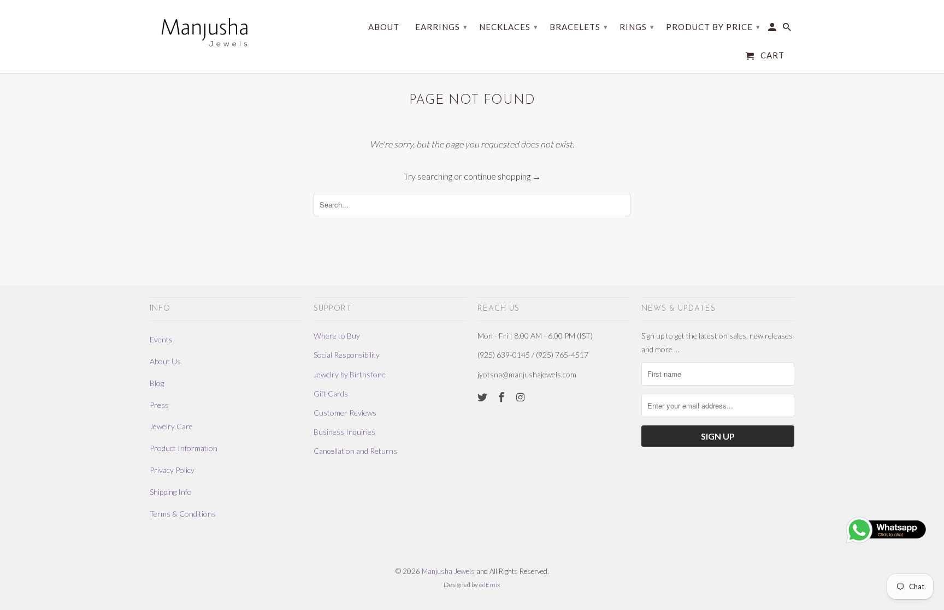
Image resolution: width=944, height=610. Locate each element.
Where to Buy (337, 335)
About (383, 27)
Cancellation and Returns (355, 450)
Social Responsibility (347, 354)
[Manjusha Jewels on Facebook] (503, 397)
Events (161, 339)
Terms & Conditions (183, 513)
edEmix (489, 585)
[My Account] (773, 29)
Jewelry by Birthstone (350, 374)
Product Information (183, 448)
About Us (165, 361)
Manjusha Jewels (448, 571)
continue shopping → (502, 176)
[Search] (788, 29)
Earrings (441, 27)
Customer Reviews (345, 412)
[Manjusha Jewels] (204, 32)
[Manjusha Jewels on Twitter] (483, 397)
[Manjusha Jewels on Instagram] (522, 397)
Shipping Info (171, 491)
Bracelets (579, 27)
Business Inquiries (344, 431)
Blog (157, 383)
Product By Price (713, 27)
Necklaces (508, 27)
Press (159, 405)
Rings (637, 27)
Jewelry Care (171, 426)
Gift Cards (331, 393)
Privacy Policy (172, 470)
